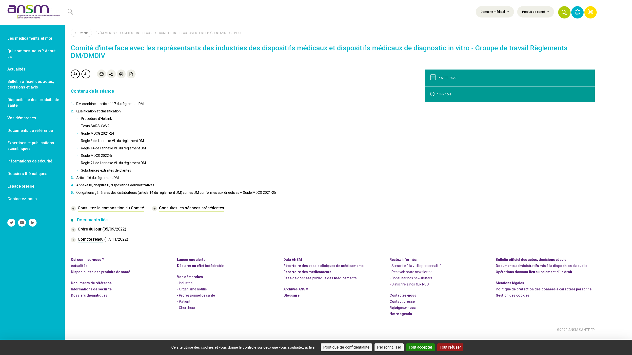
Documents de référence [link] (30, 130)
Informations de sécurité (91, 289)
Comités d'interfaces (136, 33)
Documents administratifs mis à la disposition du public (541, 266)
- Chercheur (186, 308)
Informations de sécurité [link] (29, 161)
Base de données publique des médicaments (320, 278)
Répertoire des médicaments (307, 272)
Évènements (105, 33)
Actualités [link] (16, 69)
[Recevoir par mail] (101, 74)
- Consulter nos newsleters (411, 278)
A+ (75, 74)
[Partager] (111, 74)
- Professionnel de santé (196, 295)
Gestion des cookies (513, 295)
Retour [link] (83, 33)
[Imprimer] (121, 74)
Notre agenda (401, 314)
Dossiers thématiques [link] (27, 173)
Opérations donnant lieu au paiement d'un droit (534, 272)
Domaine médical (493, 12)
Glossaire (291, 295)
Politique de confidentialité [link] (346, 347)
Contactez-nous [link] (22, 198)
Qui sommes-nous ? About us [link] (31, 54)
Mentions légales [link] (510, 283)
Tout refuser (450, 347)
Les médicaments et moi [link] (29, 38)
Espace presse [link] (20, 186)
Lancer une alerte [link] (191, 260)
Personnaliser (389, 347)
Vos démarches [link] (21, 118)
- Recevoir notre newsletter (411, 272)
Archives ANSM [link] (296, 289)
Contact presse (402, 301)
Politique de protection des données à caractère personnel (544, 289)
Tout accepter (420, 347)
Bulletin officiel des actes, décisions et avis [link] (30, 84)
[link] (32, 12)
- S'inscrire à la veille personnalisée (416, 266)
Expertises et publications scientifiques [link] (30, 146)
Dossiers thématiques (89, 295)
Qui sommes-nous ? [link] (87, 260)
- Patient (183, 301)
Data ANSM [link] (292, 260)
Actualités (79, 266)
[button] (564, 12)
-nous (403, 308)
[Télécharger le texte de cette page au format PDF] (131, 74)
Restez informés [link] (403, 260)
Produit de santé (534, 12)
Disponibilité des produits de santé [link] (33, 102)
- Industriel (185, 283)
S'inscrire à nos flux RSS (410, 284)
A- (86, 74)
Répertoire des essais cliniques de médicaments (323, 266)
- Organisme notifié (192, 289)
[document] (98, 230)
